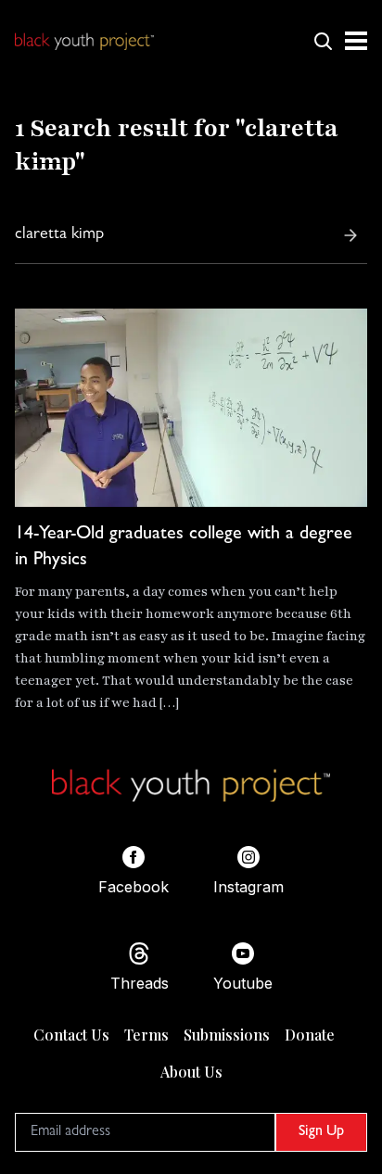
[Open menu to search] (322, 41)
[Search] (350, 235)
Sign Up (321, 1132)
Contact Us (71, 1034)
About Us (191, 1071)
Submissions (227, 1034)
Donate (310, 1034)
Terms (146, 1034)
